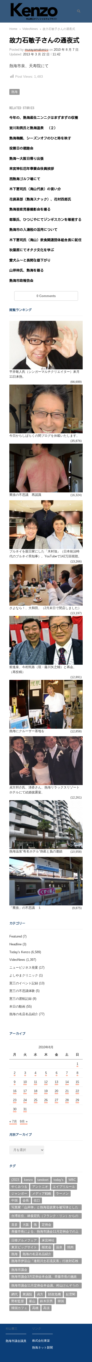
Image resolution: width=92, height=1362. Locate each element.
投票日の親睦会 (21, 148)
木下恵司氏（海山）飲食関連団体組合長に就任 (45, 240)
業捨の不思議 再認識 (25, 495)
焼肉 (70, 1247)
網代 (14, 1294)
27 (56, 1100)
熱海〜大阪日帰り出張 (26, 158)
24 (25, 1100)
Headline (15, 944)
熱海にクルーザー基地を (26, 731)
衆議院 (27, 1294)
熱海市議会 (19, 1270)
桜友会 (46, 1247)
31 (25, 1109)
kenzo (28, 1180)
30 (14, 1109)
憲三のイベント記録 (23, 983)
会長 (26, 1200)
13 (56, 1082)
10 (25, 1082)
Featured (15, 936)
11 (35, 1082)
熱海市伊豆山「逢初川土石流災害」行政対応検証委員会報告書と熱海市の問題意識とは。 (44, 1261)
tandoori (43, 1180)
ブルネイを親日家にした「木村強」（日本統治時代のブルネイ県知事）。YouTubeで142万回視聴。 (45, 554)
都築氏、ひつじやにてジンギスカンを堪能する (45, 219)
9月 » (23, 1121)
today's (58, 1180)
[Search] (77, 11)
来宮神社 (48, 1240)
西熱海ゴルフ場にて (24, 179)
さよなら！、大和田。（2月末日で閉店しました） (45, 608)
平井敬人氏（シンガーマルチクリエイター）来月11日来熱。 (44, 374)
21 (67, 1091)
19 (46, 1091)
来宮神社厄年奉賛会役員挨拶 (31, 168)
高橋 (35, 1308)
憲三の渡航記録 (20, 998)
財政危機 (54, 1294)
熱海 (14, 92)
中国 (14, 1200)
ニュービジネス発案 (23, 967)
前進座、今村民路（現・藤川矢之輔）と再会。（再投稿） (42, 669)
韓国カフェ (19, 1308)
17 (25, 1091)
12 (46, 1082)
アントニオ (40, 1186)
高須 (46, 1308)
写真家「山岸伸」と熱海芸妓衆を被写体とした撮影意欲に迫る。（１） (44, 1207)
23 (14, 1100)
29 (77, 1100)
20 (56, 1091)
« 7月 (13, 1121)
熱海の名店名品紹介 (23, 1014)
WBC (72, 1180)
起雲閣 (70, 1294)
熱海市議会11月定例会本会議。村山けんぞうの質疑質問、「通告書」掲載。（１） (45, 1286)
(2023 (15, 1180)
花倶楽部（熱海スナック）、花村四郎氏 (40, 199)
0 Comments (46, 296)
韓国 (61, 1301)
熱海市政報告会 (21, 280)
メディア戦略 (41, 1193)
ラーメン (62, 1193)
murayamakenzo (36, 49)
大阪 (26, 1224)
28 (67, 1100)
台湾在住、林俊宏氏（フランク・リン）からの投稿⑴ (44, 1216)
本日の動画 (17, 1006)
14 (67, 1082)
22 (77, 1091)
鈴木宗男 (46, 1301)
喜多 (14, 1224)
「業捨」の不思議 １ (25, 908)
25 (35, 1100)
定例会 (46, 1224)
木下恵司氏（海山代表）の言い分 (35, 189)
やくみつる (19, 1186)
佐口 (37, 1200)
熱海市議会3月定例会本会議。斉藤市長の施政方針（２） (44, 1277)
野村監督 (17, 1301)
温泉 (59, 1247)
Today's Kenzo (19, 952)
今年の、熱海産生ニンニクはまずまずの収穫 (43, 117)
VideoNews (17, 960)
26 (46, 1100)
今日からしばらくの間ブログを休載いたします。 (44, 435)
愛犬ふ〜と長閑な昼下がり (30, 260)
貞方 (40, 1294)
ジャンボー (19, 1193)
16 (14, 1091)
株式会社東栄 (41, 1340)
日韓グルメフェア (24, 1240)
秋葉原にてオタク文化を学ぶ (31, 250)
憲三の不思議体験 (22, 991)
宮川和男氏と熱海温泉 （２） (33, 128)
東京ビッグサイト (24, 1247)
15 (77, 1082)
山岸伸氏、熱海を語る (26, 270)
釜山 (32, 1301)
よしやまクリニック (23, 975)
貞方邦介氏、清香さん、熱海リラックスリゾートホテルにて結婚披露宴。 (44, 790)
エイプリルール (64, 1186)
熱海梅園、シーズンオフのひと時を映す (40, 138)
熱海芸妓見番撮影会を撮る (30, 209)
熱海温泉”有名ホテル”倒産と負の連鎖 (35, 851)
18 (35, 1091)
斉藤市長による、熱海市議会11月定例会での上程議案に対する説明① (45, 1232)
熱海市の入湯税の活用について (33, 229)
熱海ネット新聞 (42, 1347)
